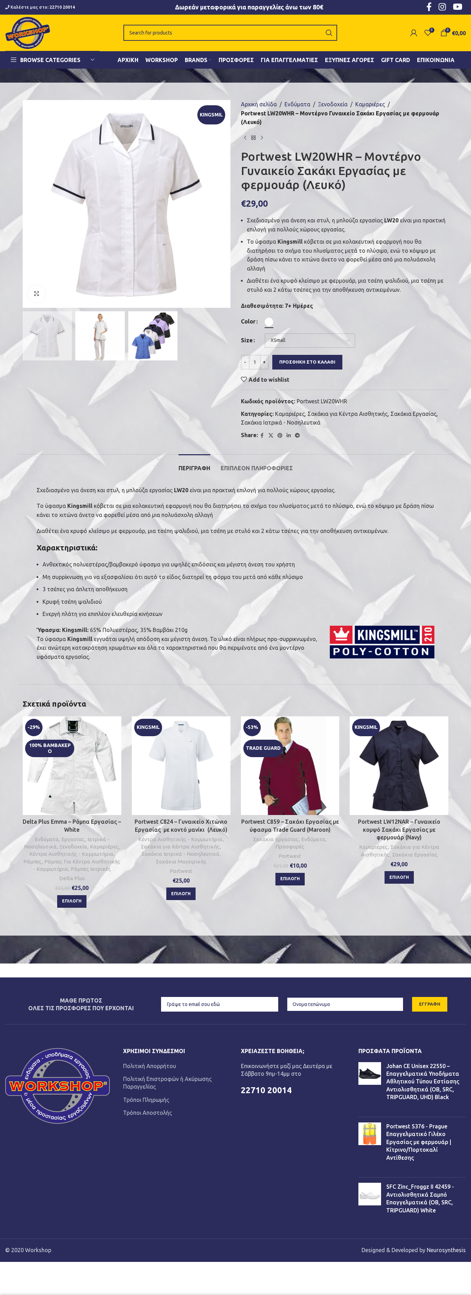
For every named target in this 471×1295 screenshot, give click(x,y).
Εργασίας (73, 839)
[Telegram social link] (297, 435)
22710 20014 (62, 7)
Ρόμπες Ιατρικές (91, 869)
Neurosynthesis (446, 1250)
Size (247, 340)
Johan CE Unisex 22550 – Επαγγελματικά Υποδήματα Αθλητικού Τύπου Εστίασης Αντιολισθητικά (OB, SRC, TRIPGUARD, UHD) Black (422, 1081)
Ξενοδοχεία (333, 104)
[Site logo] (27, 32)
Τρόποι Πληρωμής (146, 1100)
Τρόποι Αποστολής (147, 1113)
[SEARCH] (329, 33)
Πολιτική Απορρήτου (149, 1066)
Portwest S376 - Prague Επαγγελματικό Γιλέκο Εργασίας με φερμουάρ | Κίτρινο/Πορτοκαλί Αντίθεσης (418, 1142)
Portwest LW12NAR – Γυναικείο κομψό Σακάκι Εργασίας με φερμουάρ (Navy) (399, 829)
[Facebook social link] (262, 435)
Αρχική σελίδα (259, 104)
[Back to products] (253, 138)
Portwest (181, 871)
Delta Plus (72, 878)
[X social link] (270, 435)
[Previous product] (245, 138)
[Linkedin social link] (288, 435)
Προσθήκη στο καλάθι (307, 361)
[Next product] (262, 138)
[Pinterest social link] (279, 435)
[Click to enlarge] (36, 293)
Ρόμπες (32, 861)
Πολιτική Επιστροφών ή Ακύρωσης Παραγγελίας (167, 1083)
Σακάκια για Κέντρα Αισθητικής (347, 414)
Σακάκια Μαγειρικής (181, 861)
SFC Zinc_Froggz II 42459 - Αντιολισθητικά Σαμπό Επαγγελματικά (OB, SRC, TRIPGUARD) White (420, 1198)
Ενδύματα (297, 104)
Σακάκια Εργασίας (413, 414)
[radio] (269, 322)
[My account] (414, 33)
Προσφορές (289, 847)
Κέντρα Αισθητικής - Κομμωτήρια (71, 854)
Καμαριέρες (370, 104)
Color (248, 321)
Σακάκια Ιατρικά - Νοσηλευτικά (280, 422)
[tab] (194, 464)
